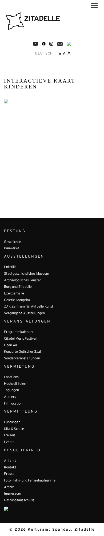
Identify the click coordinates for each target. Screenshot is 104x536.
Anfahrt (10, 461)
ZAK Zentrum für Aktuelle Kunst (28, 306)
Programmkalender (19, 332)
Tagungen (11, 390)
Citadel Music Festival (20, 338)
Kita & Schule (14, 429)
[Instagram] (51, 43)
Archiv (9, 487)
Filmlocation (13, 403)
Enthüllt (10, 267)
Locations (11, 377)
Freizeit (9, 435)
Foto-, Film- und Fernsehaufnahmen (30, 480)
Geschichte (12, 242)
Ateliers (10, 397)
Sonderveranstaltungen (22, 358)
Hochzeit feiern (15, 384)
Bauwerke (11, 248)
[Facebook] (35, 43)
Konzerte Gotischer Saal (22, 352)
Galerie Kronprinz (17, 300)
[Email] (60, 43)
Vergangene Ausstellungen (24, 313)
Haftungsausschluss (19, 500)
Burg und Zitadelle (18, 287)
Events (9, 442)
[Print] (69, 43)
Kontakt (10, 467)
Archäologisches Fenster (22, 280)
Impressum (12, 493)
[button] (94, 6)
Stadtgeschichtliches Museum (26, 273)
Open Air (10, 345)
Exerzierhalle (14, 293)
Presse (9, 474)
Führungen (12, 422)
